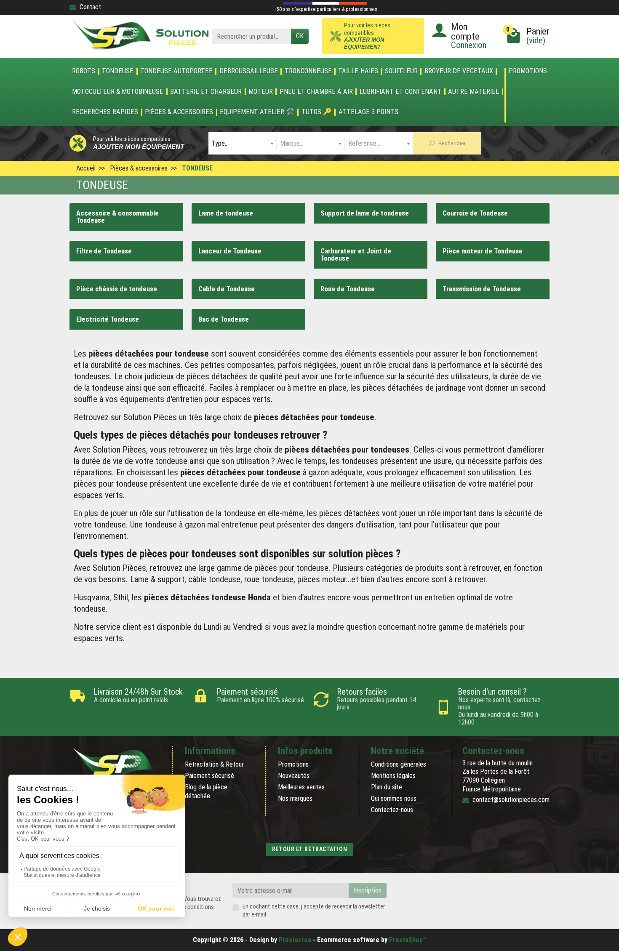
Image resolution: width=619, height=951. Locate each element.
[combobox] (242, 143)
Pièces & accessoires (179, 112)
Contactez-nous (392, 810)
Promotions (528, 71)
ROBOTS (83, 71)
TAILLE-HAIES (358, 71)
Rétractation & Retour (214, 764)
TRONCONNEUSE (308, 71)
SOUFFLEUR (401, 71)
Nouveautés (294, 776)
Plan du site (386, 787)
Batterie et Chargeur (206, 91)
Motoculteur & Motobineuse (117, 91)
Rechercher (451, 143)
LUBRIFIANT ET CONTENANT (401, 91)
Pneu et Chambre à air (316, 91)
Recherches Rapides (105, 112)
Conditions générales (398, 764)
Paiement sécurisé (209, 776)
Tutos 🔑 (316, 112)
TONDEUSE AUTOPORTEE (176, 71)
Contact (90, 7)
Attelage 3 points (368, 112)
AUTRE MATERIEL (473, 91)
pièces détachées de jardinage (414, 388)
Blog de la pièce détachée (206, 791)
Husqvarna (91, 597)
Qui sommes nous (393, 798)
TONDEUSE (117, 71)
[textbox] (242, 143)
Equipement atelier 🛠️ (257, 112)
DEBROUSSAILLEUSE (248, 71)
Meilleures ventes (301, 787)
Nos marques (295, 798)
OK (300, 36)
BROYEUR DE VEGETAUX (458, 71)
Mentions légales (393, 776)
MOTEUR (260, 91)
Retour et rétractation (309, 849)
